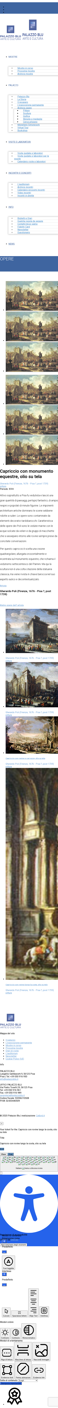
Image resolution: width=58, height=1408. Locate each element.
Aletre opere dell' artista (12, 605)
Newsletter (11, 1056)
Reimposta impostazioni (11, 1383)
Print (11, 1154)
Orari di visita (12, 1050)
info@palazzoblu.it (9, 1079)
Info (11, 207)
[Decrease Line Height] (4, 1284)
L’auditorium (12, 1053)
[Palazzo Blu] (10, 38)
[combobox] (29, 1164)
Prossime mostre (14, 1048)
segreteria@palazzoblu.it (12, 1095)
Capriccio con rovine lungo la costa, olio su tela (26, 985)
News (11, 244)
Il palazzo (10, 1040)
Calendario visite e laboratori (31, 161)
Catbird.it (40, 1115)
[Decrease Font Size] (4, 1251)
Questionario (23, 232)
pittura (3, 486)
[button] (1, 1173)
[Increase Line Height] (4, 1274)
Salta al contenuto (9, 1380)
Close (3, 1154)
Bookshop (22, 130)
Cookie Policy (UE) (15, 1059)
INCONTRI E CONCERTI (19, 173)
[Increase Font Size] (4, 1241)
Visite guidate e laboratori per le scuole (31, 157)
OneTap (14, 1239)
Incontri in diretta (25, 195)
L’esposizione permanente (19, 1042)
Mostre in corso (13, 1045)
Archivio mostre (25, 73)
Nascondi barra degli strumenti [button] (13, 1245)
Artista (3, 585)
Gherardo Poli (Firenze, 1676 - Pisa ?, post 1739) (24, 483)
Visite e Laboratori (19, 142)
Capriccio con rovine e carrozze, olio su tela (25, 758)
